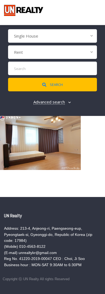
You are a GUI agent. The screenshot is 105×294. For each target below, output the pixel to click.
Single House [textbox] (26, 36)
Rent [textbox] (18, 52)
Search (56, 84)
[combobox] (52, 36)
